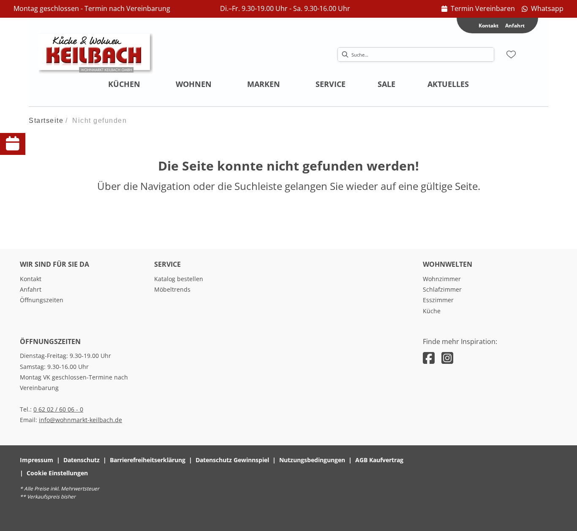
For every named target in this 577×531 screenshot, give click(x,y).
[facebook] (429, 358)
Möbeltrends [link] (172, 289)
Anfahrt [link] (515, 25)
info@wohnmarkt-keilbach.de (80, 420)
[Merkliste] (511, 54)
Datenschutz (81, 460)
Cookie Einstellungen (57, 473)
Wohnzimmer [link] (442, 279)
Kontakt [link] (30, 279)
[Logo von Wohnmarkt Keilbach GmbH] (96, 54)
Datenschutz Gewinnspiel (232, 460)
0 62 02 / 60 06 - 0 (58, 409)
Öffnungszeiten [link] (41, 300)
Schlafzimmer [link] (442, 289)
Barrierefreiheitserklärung (147, 460)
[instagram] (447, 358)
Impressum (36, 460)
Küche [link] (432, 311)
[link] (478, 8)
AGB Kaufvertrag (379, 460)
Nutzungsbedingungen (312, 460)
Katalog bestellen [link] (178, 279)
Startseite (46, 120)
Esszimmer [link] (438, 300)
